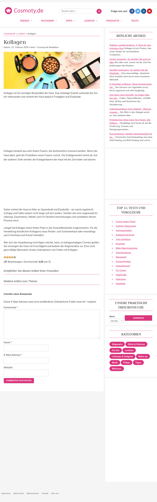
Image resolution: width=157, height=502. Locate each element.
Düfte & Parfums (136, 344)
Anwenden (138, 318)
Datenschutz (18, 493)
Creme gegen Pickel (125, 221)
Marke (112, 316)
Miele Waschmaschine (126, 248)
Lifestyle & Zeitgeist (122, 356)
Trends (24, 20)
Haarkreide (121, 274)
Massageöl (121, 257)
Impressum (5, 493)
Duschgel (120, 243)
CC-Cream (121, 270)
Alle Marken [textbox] (116, 321)
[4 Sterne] (12, 257)
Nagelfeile (120, 283)
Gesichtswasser (123, 252)
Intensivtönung (123, 266)
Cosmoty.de (9, 33)
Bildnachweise (33, 493)
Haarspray (121, 279)
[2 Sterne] (7, 257)
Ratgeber (47, 20)
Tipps (69, 20)
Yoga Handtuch (123, 239)
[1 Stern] (5, 257)
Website (8, 367)
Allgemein (117, 344)
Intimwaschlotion (124, 230)
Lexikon (89, 20)
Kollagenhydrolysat (125, 235)
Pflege (126, 362)
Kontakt (45, 493)
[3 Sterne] (10, 257)
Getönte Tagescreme (126, 226)
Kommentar (11, 307)
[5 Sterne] (14, 257)
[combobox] (116, 321)
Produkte (112, 20)
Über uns (55, 493)
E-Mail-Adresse (13, 355)
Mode (115, 362)
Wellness (116, 368)
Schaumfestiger (123, 261)
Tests (134, 20)
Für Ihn (115, 350)
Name (8, 342)
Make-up (142, 356)
